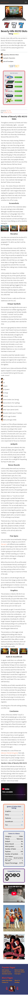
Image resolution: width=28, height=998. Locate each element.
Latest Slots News (7, 980)
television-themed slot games (9, 753)
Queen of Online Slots (5, 2)
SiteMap (17, 982)
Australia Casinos (7, 974)
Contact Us (5, 982)
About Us (17, 980)
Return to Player (19, 970)
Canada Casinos (6, 972)
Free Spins (18, 974)
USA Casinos (5, 970)
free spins (4, 544)
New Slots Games (20, 972)
